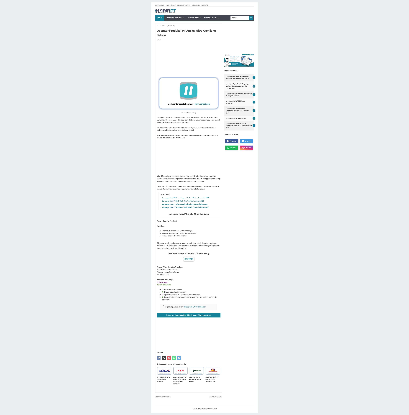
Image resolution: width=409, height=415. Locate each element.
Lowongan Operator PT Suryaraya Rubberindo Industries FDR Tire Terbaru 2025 (237, 86)
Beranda (160, 18)
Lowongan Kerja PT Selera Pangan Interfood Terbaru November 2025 (185, 198)
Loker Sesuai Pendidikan (174, 18)
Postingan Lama (216, 397)
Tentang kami (159, 5)
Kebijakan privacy (183, 5)
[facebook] (159, 358)
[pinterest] (169, 358)
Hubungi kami (170, 5)
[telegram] (179, 358)
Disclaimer (196, 5)
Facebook (232, 141)
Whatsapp (232, 148)
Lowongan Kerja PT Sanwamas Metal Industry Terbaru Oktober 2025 (185, 207)
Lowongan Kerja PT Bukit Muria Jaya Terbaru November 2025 (183, 201)
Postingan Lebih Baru (163, 397)
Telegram (247, 141)
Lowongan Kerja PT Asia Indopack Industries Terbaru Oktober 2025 (184, 204)
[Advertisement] (188, 58)
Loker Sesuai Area (193, 18)
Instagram (247, 148)
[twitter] (164, 358)
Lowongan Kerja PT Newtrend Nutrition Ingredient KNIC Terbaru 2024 (237, 111)
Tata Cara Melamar (210, 18)
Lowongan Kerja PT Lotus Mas (236, 118)
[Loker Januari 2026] (165, 11)
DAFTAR (188, 259)
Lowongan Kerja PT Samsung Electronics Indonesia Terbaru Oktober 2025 (239, 126)
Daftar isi (205, 5)
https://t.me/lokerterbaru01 (195, 307)
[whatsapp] (174, 358)
